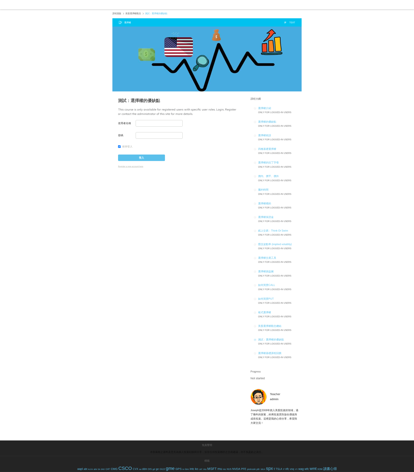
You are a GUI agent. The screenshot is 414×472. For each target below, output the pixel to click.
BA (99, 469)
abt (85, 469)
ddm (144, 469)
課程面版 (116, 13)
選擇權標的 (264, 203)
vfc (287, 469)
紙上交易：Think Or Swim (273, 230)
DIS (150, 469)
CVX (135, 469)
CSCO (125, 468)
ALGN (90, 469)
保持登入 (126, 146)
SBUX (263, 469)
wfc (307, 469)
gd (154, 469)
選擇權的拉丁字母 (268, 162)
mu (220, 469)
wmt (313, 469)
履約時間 (263, 189)
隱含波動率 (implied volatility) (275, 244)
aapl (80, 469)
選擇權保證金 (266, 217)
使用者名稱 (124, 123)
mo (205, 469)
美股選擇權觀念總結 (269, 326)
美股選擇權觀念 (133, 13)
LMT (200, 469)
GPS (178, 469)
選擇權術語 (264, 135)
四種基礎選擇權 (267, 149)
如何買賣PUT (266, 298)
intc (192, 469)
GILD (162, 469)
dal (140, 469)
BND (103, 469)
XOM (319, 469)
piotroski (251, 469)
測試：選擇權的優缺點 (271, 339)
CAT (108, 469)
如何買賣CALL (266, 285)
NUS (229, 469)
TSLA (279, 469)
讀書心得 (330, 469)
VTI (296, 469)
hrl (183, 469)
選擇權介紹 (264, 108)
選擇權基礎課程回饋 (269, 353)
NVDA (236, 469)
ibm (187, 469)
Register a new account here (130, 166)
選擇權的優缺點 (267, 121)
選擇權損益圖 (266, 271)
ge (157, 469)
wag (301, 469)
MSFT (212, 469)
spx (269, 468)
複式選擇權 (264, 312)
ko (196, 469)
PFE (243, 469)
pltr (258, 469)
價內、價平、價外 (268, 176)
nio (224, 469)
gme (170, 468)
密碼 (120, 135)
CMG (114, 469)
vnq (292, 469)
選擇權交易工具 (267, 257)
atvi (95, 469)
